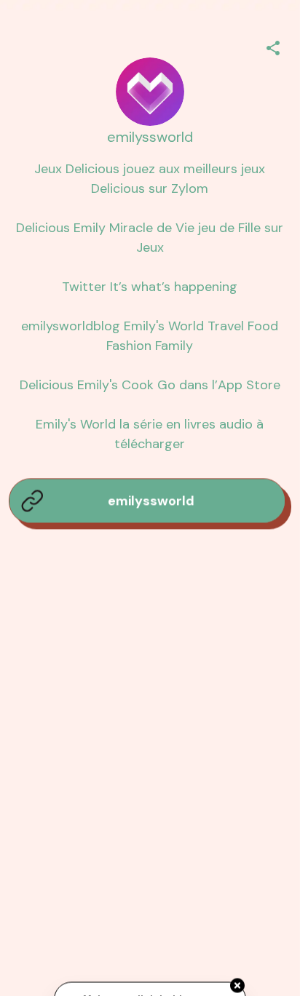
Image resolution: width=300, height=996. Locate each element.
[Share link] (273, 46)
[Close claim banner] (237, 986)
